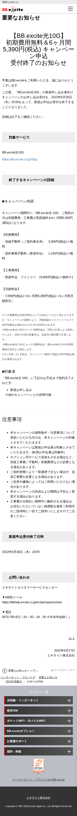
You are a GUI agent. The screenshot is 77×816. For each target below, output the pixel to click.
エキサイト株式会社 (38, 797)
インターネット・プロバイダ (17, 677)
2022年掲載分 (14, 681)
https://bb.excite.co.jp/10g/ (19, 159)
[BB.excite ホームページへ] (12, 8)
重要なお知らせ (48, 677)
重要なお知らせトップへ (23, 670)
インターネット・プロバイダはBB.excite (38, 779)
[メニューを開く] (70, 9)
